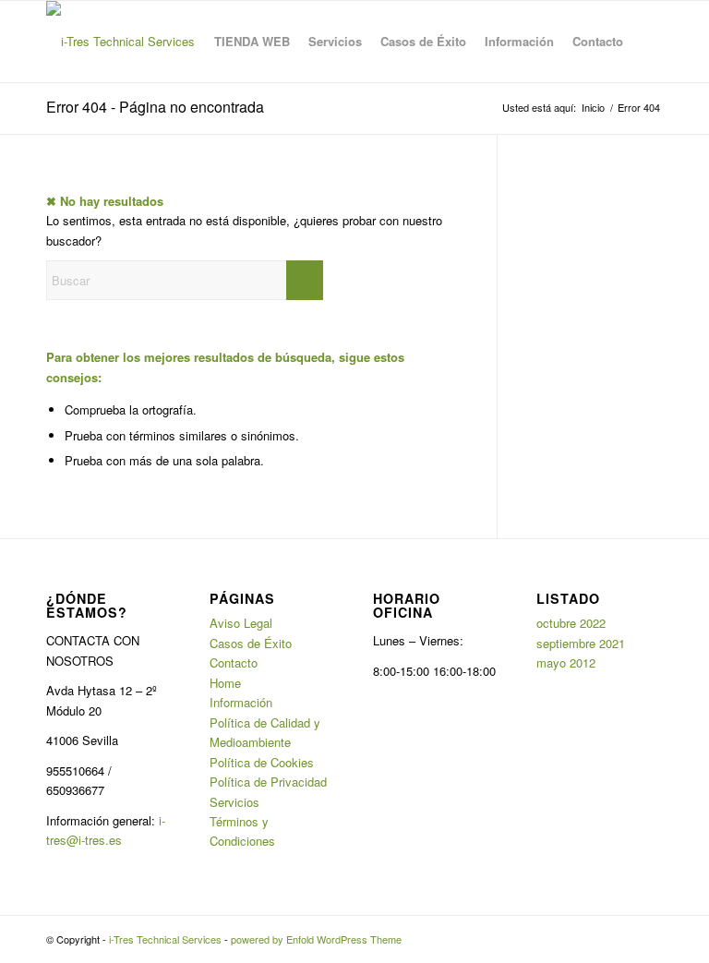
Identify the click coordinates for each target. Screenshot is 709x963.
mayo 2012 (565, 662)
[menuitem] (252, 41)
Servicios (234, 802)
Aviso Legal (241, 623)
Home (225, 683)
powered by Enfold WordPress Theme (316, 939)
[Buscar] (647, 41)
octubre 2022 (571, 623)
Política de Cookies (262, 762)
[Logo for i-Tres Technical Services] (120, 41)
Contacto (234, 662)
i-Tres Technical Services (165, 939)
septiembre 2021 (580, 643)
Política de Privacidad (268, 781)
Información (241, 702)
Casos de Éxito (251, 643)
